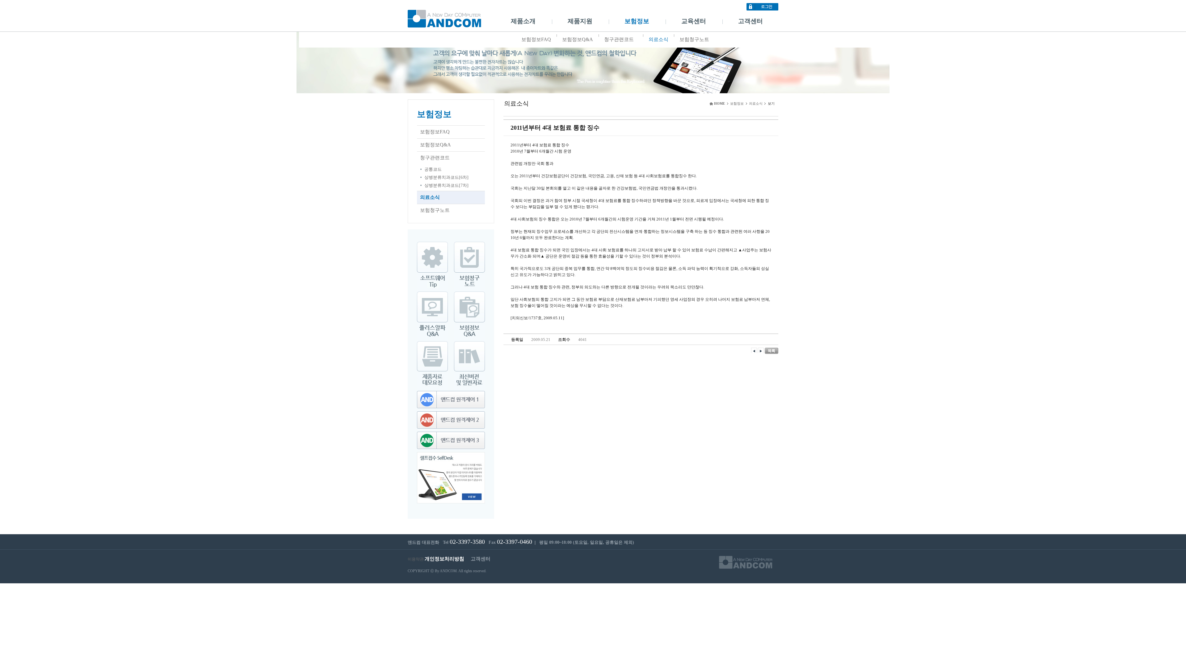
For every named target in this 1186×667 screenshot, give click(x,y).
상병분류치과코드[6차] (446, 177)
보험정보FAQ (536, 39)
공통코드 (433, 169)
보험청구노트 (694, 39)
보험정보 (637, 21)
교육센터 (693, 21)
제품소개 (523, 21)
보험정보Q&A (577, 39)
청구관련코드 (619, 39)
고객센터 (750, 21)
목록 (771, 351)
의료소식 (658, 39)
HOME (719, 103)
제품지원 (580, 21)
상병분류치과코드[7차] (446, 185)
